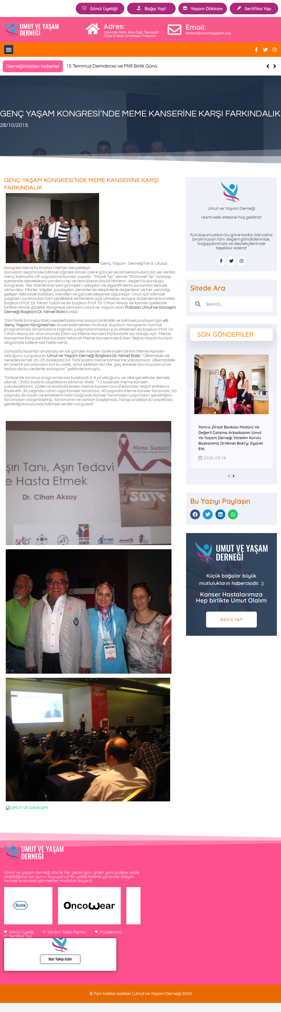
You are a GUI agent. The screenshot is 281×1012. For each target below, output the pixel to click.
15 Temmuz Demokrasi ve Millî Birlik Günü (111, 66)
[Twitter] (265, 49)
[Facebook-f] (256, 49)
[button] (8, 49)
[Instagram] (274, 49)
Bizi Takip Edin (60, 959)
